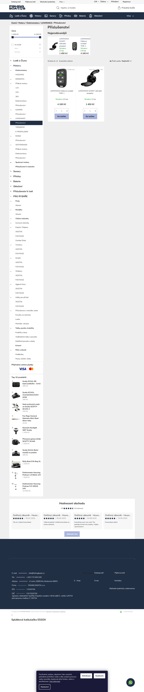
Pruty (17, 201)
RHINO (18, 136)
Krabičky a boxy (21, 332)
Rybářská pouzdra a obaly (25, 341)
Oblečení (17, 186)
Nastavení (45, 687)
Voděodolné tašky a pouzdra (26, 337)
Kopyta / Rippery (21, 227)
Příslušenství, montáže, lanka (26, 310)
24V (17, 92)
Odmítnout (86, 676)
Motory (17, 65)
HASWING (19, 74)
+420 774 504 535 (34, 577)
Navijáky (18, 210)
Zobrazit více (72, 534)
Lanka (17, 319)
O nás (96, 581)
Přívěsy (17, 176)
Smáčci (18, 258)
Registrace (127, 2)
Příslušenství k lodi (23, 191)
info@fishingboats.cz (36, 573)
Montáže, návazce (22, 323)
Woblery (18, 271)
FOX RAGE (19, 236)
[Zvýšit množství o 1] (67, 111)
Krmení (18, 345)
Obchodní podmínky (47, 2)
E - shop (77, 581)
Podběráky (19, 354)
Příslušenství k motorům (24, 167)
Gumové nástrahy (22, 223)
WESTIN (18, 231)
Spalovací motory (22, 162)
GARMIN (18, 110)
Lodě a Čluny (20, 60)
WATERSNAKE (21, 145)
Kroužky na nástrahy (23, 315)
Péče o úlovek (20, 350)
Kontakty (118, 581)
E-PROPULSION (21, 132)
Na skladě (27, 45)
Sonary (17, 171)
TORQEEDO (20, 127)
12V (17, 88)
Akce (27, 48)
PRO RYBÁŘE (20, 196)
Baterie (17, 181)
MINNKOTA (19, 79)
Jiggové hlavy (20, 284)
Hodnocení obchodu (72, 503)
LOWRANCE (20, 118)
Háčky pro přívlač (21, 297)
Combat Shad (20, 240)
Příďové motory (21, 83)
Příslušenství (20, 105)
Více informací (54, 681)
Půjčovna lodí (30, 2)
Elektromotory (21, 70)
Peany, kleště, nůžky (23, 359)
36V (17, 96)
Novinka (27, 52)
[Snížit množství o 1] (56, 111)
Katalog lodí (16, 2)
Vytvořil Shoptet (128, 611)
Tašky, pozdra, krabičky (24, 328)
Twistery (18, 245)
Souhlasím (99, 676)
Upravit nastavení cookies (56, 611)
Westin (18, 205)
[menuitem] (21, 15)
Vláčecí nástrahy (22, 218)
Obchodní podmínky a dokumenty (122, 589)
